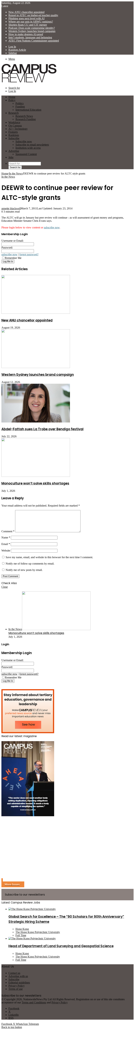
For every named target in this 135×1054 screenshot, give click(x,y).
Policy (11, 100)
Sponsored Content (26, 154)
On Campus (15, 125)
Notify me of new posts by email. (24, 569)
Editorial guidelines (19, 982)
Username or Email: (12, 240)
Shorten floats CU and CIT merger (27, 24)
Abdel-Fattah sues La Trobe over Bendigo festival (42, 429)
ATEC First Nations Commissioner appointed (33, 40)
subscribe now (52, 227)
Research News (24, 116)
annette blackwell (11, 208)
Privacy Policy (16, 985)
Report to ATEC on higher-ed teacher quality (33, 15)
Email (5, 544)
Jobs (10, 157)
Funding (20, 106)
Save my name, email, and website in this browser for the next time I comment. (49, 557)
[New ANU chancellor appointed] (35, 312)
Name (5, 537)
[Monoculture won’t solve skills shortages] (35, 475)
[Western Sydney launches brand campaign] (35, 367)
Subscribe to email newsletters (32, 144)
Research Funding (25, 119)
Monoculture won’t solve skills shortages (35, 483)
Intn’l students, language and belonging (30, 37)
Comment (7, 531)
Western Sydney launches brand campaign (31, 31)
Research (13, 112)
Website (5, 550)
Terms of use (15, 988)
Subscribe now (23, 141)
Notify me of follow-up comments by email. (30, 563)
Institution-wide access (28, 147)
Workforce (14, 122)
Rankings (13, 135)
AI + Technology (18, 128)
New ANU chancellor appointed (26, 12)
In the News (15, 173)
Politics (19, 103)
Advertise (13, 150)
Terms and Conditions (34, 1002)
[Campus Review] (29, 81)
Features (13, 131)
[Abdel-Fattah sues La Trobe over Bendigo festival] (35, 421)
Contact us (14, 973)
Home (4, 173)
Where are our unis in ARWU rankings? (30, 21)
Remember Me (13, 257)
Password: (7, 247)
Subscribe (13, 138)
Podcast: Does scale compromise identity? (31, 27)
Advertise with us (18, 976)
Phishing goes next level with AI (26, 18)
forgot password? (28, 254)
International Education (28, 109)
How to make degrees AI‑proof (25, 34)
